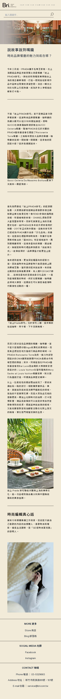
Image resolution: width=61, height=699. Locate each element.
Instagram (30, 658)
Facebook (30, 652)
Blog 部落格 (30, 636)
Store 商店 (30, 630)
